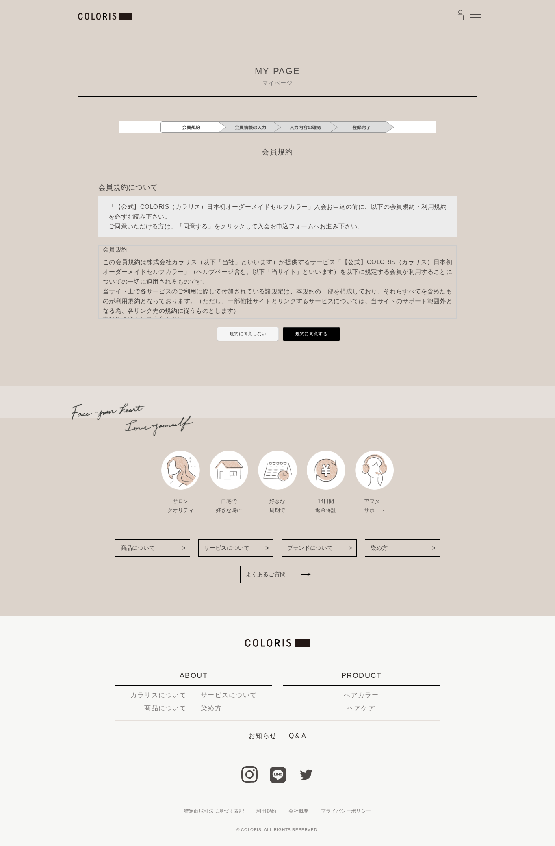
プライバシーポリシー (346, 811)
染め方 (379, 547)
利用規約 (266, 811)
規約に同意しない (248, 333)
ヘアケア (361, 708)
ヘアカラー (361, 695)
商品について (138, 547)
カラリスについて (158, 695)
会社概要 (298, 811)
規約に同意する (311, 333)
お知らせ (263, 735)
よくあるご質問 (266, 574)
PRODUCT (361, 675)
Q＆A (297, 735)
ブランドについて (310, 547)
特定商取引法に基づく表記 (214, 811)
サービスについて (226, 547)
